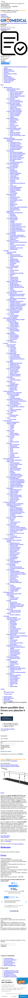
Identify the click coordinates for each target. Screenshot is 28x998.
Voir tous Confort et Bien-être (14, 540)
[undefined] (23, 891)
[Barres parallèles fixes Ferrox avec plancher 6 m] (4, 769)
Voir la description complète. (8, 729)
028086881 (3, 14)
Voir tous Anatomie (11, 252)
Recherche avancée (5, 29)
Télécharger (8, 841)
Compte (3, 689)
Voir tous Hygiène (11, 344)
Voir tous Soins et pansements (14, 392)
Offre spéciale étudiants (9, 962)
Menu (2, 84)
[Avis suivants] (26, 902)
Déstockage (7, 82)
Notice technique (5, 837)
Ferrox (3, 855)
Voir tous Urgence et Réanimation (15, 503)
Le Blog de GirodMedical (10, 959)
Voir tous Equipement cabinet (14, 593)
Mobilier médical (8, 69)
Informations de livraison (10, 975)
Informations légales (9, 973)
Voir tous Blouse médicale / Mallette (16, 319)
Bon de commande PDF (10, 965)
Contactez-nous (4, 16)
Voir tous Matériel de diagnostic (14, 139)
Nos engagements (8, 961)
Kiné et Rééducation (9, 78)
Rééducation (7, 699)
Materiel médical (8, 696)
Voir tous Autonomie (12, 617)
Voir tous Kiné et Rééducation (14, 460)
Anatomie (6, 72)
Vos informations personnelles (11, 972)
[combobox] (8, 27)
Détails (2, 792)
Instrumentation (7, 76)
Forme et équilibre (8, 701)
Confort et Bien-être (9, 80)
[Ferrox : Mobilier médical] (7, 720)
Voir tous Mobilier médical (13, 89)
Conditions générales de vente (11, 970)
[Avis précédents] (2, 902)
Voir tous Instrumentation (13, 422)
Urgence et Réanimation (10, 79)
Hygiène (6, 75)
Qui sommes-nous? (8, 958)
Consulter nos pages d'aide (10, 976)
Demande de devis (8, 964)
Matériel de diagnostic (9, 71)
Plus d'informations (5, 835)
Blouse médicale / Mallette (10, 73)
